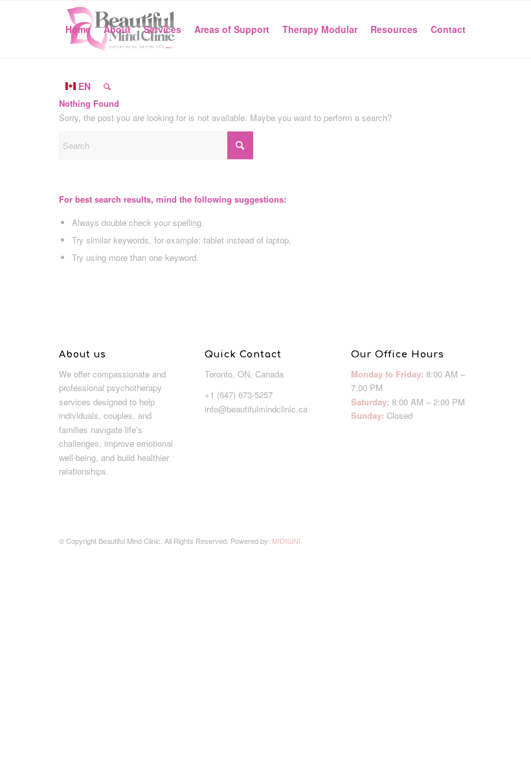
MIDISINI (286, 540)
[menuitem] (78, 29)
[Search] (107, 86)
